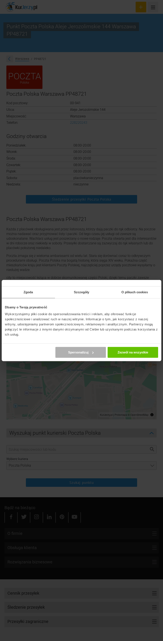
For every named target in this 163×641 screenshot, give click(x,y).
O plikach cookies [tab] (134, 292)
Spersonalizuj (78, 352)
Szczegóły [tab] (81, 292)
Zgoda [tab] (28, 292)
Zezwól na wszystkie (133, 352)
